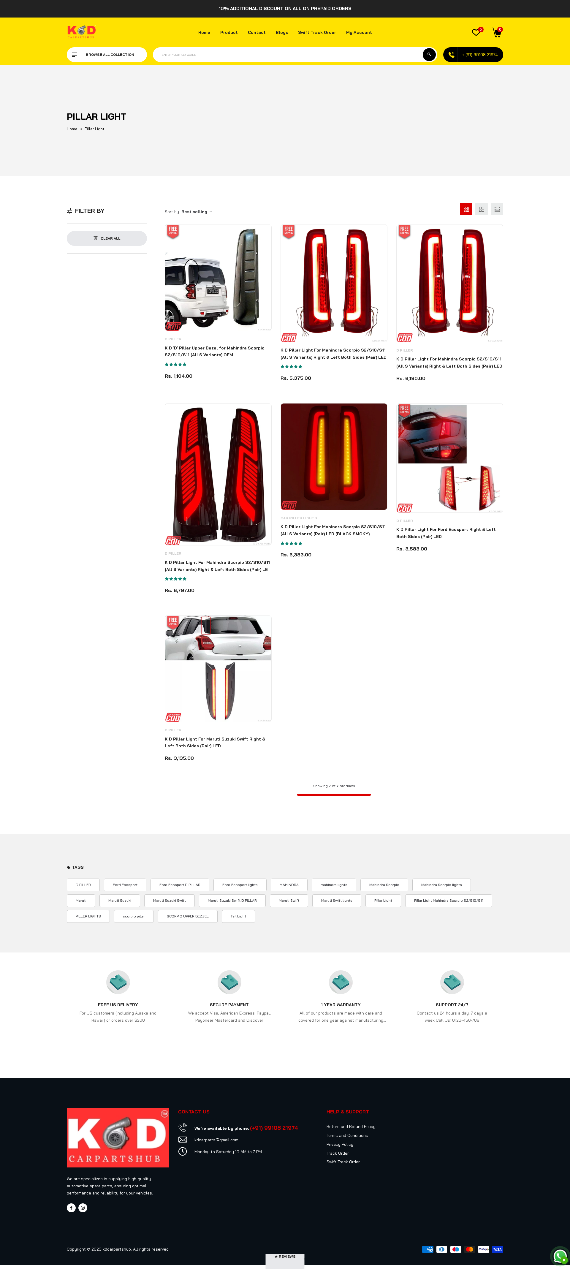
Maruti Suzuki (119, 900)
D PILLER (173, 339)
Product (229, 32)
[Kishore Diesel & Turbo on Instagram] (82, 1207)
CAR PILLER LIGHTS (299, 518)
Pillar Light (383, 900)
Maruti (81, 900)
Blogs (282, 32)
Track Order (338, 1153)
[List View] (497, 209)
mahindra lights (334, 884)
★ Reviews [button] (285, 1256)
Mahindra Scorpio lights (441, 884)
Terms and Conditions (347, 1135)
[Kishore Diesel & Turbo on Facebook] (71, 1207)
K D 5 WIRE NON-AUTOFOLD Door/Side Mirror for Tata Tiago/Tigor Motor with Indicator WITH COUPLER (35, 1237)
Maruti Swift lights (336, 900)
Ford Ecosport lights (240, 884)
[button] (176, 364)
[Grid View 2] (481, 209)
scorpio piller (134, 916)
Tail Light (238, 916)
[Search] (429, 54)
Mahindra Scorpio (384, 884)
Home (204, 32)
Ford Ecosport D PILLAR (179, 884)
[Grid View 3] (466, 209)
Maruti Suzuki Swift (169, 900)
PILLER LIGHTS (88, 916)
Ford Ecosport (125, 884)
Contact (257, 32)
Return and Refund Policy (351, 1126)
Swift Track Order (317, 32)
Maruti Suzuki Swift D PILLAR (232, 900)
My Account (359, 32)
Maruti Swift (289, 900)
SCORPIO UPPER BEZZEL (188, 916)
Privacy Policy (340, 1144)
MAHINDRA (289, 884)
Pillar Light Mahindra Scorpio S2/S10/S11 (448, 900)
